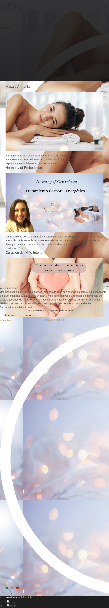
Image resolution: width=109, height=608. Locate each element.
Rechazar (29, 315)
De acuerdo (9, 315)
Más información (54, 319)
